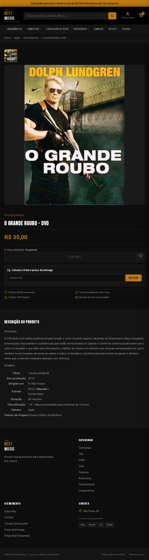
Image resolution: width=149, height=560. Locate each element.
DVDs (82, 460)
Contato (9, 517)
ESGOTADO (74, 257)
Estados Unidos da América (44, 415)
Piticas (126, 29)
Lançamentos (14, 29)
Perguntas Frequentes (17, 535)
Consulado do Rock (57, 29)
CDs (81, 453)
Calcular (133, 277)
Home (7, 37)
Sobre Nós (10, 511)
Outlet (113, 29)
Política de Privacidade (113, 554)
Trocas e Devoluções (16, 523)
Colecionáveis (87, 484)
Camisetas (33, 29)
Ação (17, 37)
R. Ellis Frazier (36, 383)
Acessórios (80, 29)
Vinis (81, 466)
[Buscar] (112, 15)
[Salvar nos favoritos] (141, 256)
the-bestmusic (31, 37)
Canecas (99, 29)
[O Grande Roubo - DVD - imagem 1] (10, 55)
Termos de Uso (137, 554)
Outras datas (36, 394)
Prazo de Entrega (14, 529)
